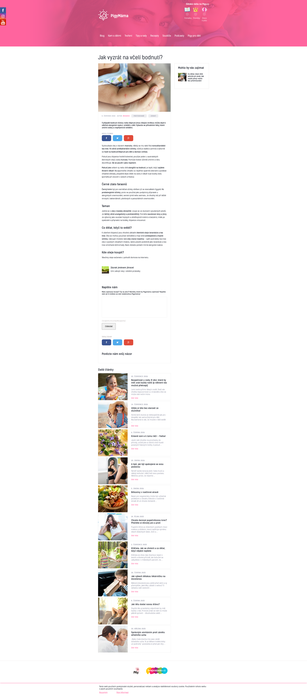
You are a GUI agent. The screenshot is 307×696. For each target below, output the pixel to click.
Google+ (128, 138)
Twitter (117, 138)
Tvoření (128, 35)
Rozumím (103, 692)
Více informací (122, 692)
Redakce (126, 116)
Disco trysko (204, 19)
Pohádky (187, 18)
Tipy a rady (141, 35)
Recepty (154, 35)
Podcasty (179, 35)
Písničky (195, 18)
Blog (102, 35)
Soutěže (166, 35)
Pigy (136, 670)
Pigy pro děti (194, 35)
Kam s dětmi (114, 35)
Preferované (139, 116)
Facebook (106, 138)
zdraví (153, 116)
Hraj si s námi (157, 670)
